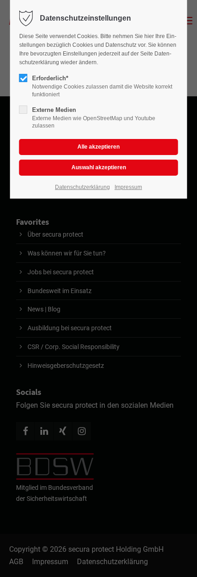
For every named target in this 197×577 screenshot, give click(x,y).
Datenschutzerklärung (82, 187)
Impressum (128, 187)
